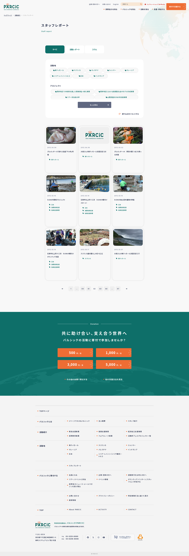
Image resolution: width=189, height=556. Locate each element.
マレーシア (130, 70)
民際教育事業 (74, 436)
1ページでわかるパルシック (79, 421)
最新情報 (72, 500)
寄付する (175, 6)
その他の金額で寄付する (77, 379)
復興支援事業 (104, 431)
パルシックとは (45, 421)
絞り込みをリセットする (130, 114)
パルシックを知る (129, 9)
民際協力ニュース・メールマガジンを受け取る (81, 485)
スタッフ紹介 (133, 421)
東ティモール (59, 70)
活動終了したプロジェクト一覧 (139, 436)
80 (83, 289)
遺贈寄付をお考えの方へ (137, 475)
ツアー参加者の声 (73, 97)
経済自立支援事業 (135, 431)
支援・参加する (159, 9)
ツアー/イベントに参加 (77, 479)
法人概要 (102, 421)
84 (106, 289)
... (77, 289)
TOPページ (44, 411)
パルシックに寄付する (48, 475)
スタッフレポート (75, 465)
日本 (82, 76)
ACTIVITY (103, 509)
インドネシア (99, 76)
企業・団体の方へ (94, 4)
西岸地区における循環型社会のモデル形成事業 (117, 91)
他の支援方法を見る (114, 379)
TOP (41, 510)
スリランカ (77, 70)
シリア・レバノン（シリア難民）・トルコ (110, 455)
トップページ (8, 15)
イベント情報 (103, 479)
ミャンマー (112, 70)
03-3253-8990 (72, 536)
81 (89, 289)
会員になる (73, 475)
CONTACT (132, 509)
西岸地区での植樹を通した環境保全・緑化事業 (73, 91)
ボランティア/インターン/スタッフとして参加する (140, 480)
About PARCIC (75, 509)
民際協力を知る (111, 9)
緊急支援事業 (74, 431)
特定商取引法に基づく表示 (138, 496)
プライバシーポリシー (107, 496)
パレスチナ (95, 70)
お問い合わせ (106, 4)
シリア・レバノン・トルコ (62, 76)
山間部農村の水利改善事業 (117, 97)
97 (118, 289)
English (116, 4)
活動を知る (144, 9)
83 (100, 289)
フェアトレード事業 (106, 436)
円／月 (75, 352)
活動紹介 (17, 15)
